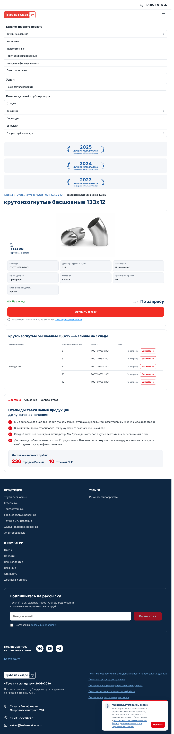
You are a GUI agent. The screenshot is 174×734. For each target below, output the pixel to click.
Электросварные (14, 532)
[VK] (40, 648)
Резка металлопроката (103, 497)
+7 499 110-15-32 (156, 4)
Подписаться (147, 616)
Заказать (146, 351)
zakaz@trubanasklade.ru (68, 319)
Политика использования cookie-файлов (112, 691)
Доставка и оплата (15, 579)
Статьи (8, 550)
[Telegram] (59, 648)
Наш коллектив (13, 561)
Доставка (14, 399)
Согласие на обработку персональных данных (116, 685)
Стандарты (11, 573)
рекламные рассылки (43, 624)
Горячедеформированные (20, 514)
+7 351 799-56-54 (21, 717)
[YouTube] (49, 648)
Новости (9, 556)
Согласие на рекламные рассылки (109, 697)
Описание (30, 399)
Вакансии (10, 567)
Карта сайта (12, 659)
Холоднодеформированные (21, 526)
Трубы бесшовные (15, 497)
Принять (158, 724)
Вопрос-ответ (49, 399)
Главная (8, 194)
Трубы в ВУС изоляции (18, 520)
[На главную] (20, 14)
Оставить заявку (85, 311)
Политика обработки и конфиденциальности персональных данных (128, 673)
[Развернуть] (163, 33)
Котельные (11, 503)
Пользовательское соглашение (107, 679)
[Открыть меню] (163, 14)
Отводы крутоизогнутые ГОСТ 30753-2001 (40, 194)
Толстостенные (14, 509)
